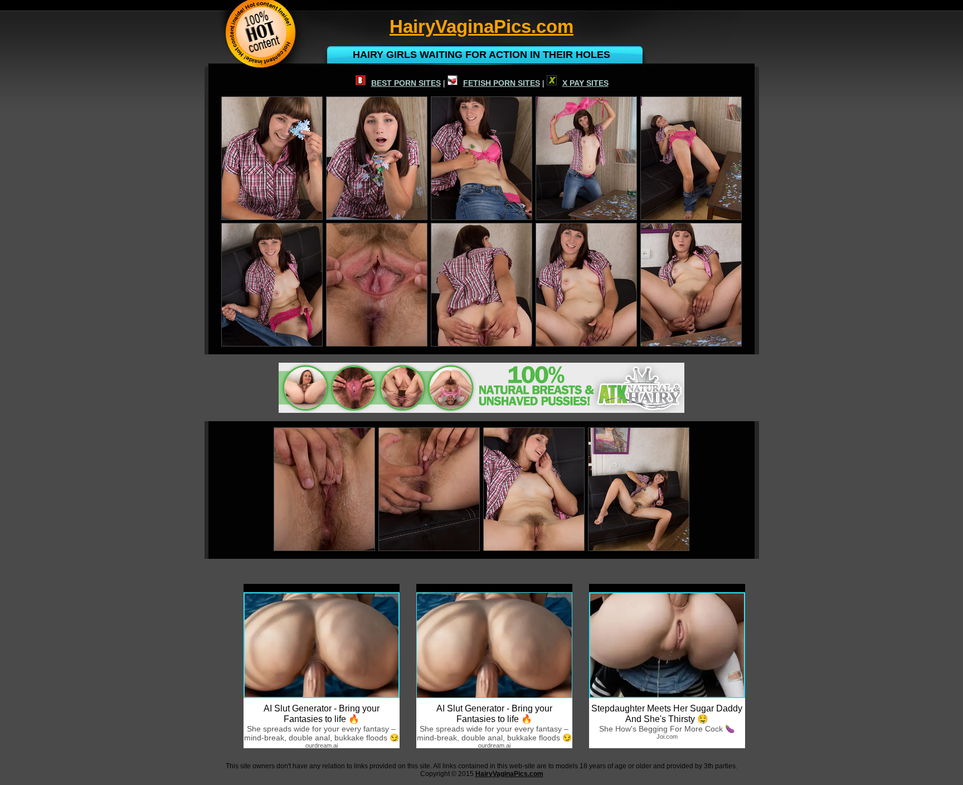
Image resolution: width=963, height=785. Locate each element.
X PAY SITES (585, 83)
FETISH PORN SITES (501, 83)
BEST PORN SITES (406, 83)
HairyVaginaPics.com (509, 774)
